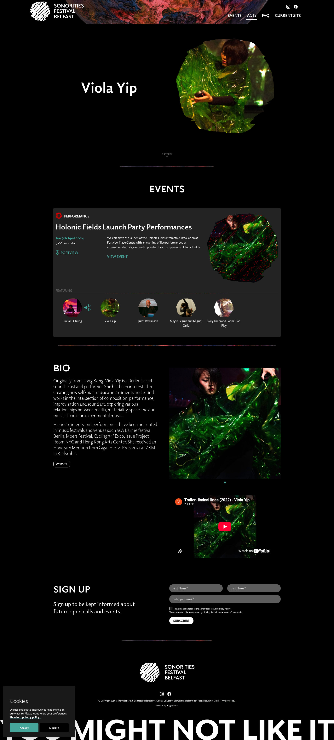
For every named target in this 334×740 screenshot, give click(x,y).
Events (235, 15)
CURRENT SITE (288, 15)
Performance (76, 216)
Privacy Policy (224, 608)
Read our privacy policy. (25, 717)
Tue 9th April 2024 (70, 238)
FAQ (265, 15)
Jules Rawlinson (148, 321)
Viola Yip (110, 321)
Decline (54, 727)
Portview (69, 253)
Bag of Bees (172, 705)
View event (117, 256)
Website (61, 464)
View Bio (167, 153)
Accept (24, 727)
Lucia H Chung (72, 321)
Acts (251, 15)
